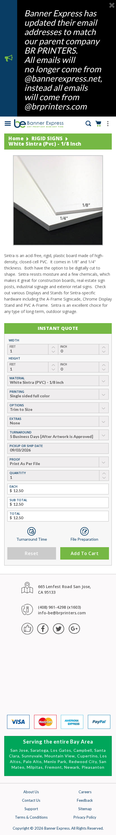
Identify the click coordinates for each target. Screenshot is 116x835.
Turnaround (21, 432)
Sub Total (18, 500)
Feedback (85, 800)
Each (13, 486)
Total (15, 513)
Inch (63, 347)
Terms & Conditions (31, 817)
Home (16, 138)
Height (14, 358)
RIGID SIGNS (47, 138)
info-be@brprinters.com (62, 612)
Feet (13, 347)
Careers (85, 792)
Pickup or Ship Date (26, 446)
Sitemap (85, 808)
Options (17, 405)
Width (14, 340)
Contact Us (31, 800)
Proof (15, 459)
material (17, 378)
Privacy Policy (84, 817)
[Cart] (98, 122)
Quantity (18, 473)
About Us (31, 792)
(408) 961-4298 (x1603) (59, 607)
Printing (17, 391)
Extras (15, 419)
